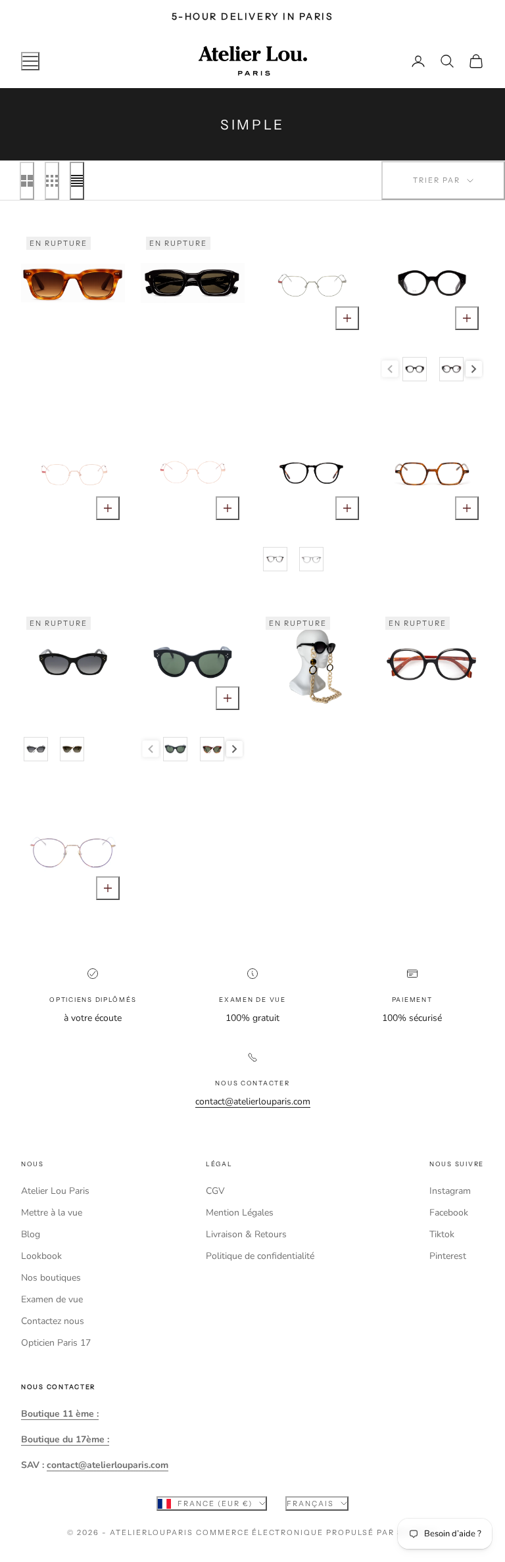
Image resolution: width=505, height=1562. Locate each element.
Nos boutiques (51, 1277)
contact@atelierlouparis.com (252, 1101)
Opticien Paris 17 (56, 1343)
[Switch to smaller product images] (52, 181)
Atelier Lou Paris (55, 1191)
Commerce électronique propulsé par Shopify (317, 1532)
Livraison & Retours (246, 1234)
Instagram (450, 1191)
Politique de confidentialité (260, 1256)
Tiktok (441, 1234)
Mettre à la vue (51, 1212)
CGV (215, 1191)
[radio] (413, 369)
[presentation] (474, 369)
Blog (30, 1234)
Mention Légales (240, 1212)
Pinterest (447, 1256)
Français (310, 1503)
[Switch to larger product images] (27, 181)
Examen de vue (52, 1299)
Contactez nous (52, 1321)
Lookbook (41, 1256)
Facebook (448, 1212)
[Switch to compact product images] (77, 181)
